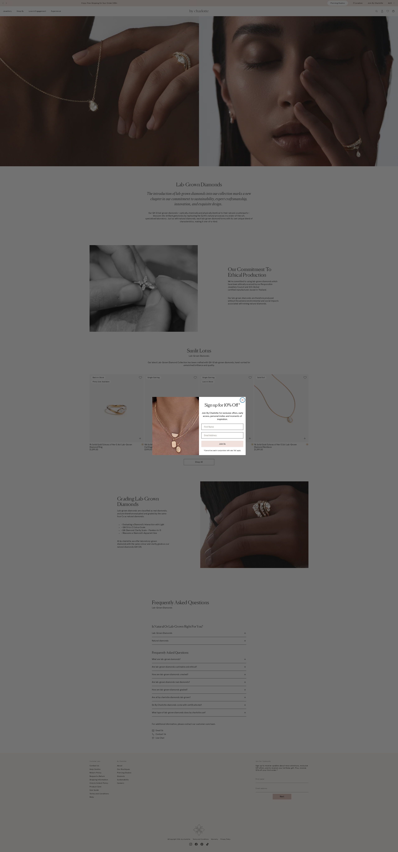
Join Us (222, 444)
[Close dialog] (242, 400)
